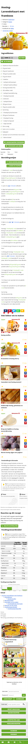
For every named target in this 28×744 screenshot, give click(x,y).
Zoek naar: (4, 704)
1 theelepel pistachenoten (10, 112)
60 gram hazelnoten (8, 71)
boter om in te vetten (9, 129)
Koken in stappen (15, 166)
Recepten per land (14, 720)
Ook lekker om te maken (11, 602)
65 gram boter (7, 68)
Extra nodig (6, 126)
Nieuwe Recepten (13, 713)
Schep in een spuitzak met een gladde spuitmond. (12, 281)
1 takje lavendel (7, 123)
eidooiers (17, 235)
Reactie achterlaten (11, 526)
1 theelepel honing (8, 118)
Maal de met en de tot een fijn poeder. (12, 193)
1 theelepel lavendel (8, 96)
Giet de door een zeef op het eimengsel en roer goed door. (13, 241)
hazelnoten (13, 189)
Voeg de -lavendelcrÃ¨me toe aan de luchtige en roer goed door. (12, 273)
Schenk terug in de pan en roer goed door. (12, 247)
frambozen (16, 298)
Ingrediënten (8, 597)
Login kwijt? (8, 699)
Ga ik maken (7, 61)
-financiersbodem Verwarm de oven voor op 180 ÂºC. (11, 171)
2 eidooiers (6, 99)
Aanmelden (20, 699)
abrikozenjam (8, 201)
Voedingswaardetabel (11, 607)
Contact (17, 739)
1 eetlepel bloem (7, 101)
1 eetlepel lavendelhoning (10, 93)
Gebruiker (5, 691)
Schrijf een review (8, 31)
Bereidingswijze (9, 600)
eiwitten (10, 199)
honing (6, 233)
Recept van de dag (14, 709)
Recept (4, 614)
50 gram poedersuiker (9, 107)
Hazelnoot (7, 170)
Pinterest (14, 734)
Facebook (13, 731)
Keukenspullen (12, 599)
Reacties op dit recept (11, 605)
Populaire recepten (13, 723)
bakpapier (5, 132)
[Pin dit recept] (10, 310)
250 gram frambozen (8, 115)
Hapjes (10, 22)
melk (18, 230)
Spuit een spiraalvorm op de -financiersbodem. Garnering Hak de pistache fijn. (13, 290)
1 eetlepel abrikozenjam (9, 82)
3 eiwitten (5, 79)
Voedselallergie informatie (15, 604)
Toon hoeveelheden (15, 162)
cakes (5, 24)
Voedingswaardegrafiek (14, 609)
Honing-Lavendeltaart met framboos (12, 595)
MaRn (12, 28)
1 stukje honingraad (8, 121)
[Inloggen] (24, 695)
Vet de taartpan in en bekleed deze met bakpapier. (13, 214)
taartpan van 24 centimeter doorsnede (14, 135)
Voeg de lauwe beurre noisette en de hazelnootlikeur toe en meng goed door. (12, 208)
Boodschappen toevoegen (15, 142)
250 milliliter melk (8, 90)
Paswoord (5, 695)
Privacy (21, 739)
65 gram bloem (7, 76)
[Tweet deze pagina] (14, 310)
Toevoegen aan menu (15, 146)
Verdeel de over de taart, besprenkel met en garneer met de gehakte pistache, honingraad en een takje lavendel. (13, 301)
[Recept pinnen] (25, 329)
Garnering (5, 110)
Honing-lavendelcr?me (9, 87)
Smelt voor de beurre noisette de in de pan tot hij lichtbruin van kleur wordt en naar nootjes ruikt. (13, 179)
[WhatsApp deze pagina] (18, 310)
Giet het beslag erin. (8, 218)
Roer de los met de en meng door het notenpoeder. (13, 201)
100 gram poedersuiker (9, 74)
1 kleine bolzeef (7, 137)
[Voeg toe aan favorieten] (25, 320)
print (23, 58)
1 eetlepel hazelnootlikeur (10, 85)
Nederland (11, 19)
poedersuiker (7, 191)
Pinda (4, 494)
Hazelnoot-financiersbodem (10, 65)
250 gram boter (7, 104)
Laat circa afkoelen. (12, 186)
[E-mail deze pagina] (22, 310)
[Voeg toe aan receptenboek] (25, 323)
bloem (6, 194)
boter (6, 178)
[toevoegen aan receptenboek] (25, 628)
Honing (6, 228)
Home (2, 612)
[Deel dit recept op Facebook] (6, 310)
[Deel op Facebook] (25, 326)
